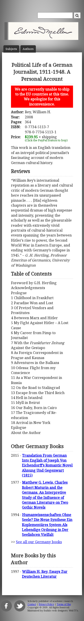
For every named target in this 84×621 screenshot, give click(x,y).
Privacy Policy (46, 604)
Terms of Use (64, 604)
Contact (32, 604)
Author (28, 48)
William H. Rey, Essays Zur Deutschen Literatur (44, 574)
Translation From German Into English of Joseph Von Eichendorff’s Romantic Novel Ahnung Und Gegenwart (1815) (47, 465)
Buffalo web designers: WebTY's (61, 610)
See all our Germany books (39, 541)
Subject (11, 48)
